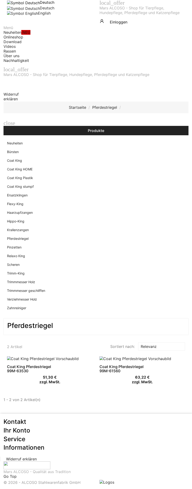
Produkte (96, 130)
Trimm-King (16, 273)
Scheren (13, 265)
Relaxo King (16, 256)
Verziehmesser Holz (22, 299)
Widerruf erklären (11, 96)
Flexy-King (15, 204)
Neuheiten (15, 143)
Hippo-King (15, 221)
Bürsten (13, 152)
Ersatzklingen (17, 195)
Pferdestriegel (18, 239)
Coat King (14, 160)
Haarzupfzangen (20, 212)
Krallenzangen (18, 230)
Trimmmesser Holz (21, 282)
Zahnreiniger (16, 308)
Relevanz (161, 346)
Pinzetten (14, 247)
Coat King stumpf (20, 186)
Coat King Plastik (20, 178)
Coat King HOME (20, 169)
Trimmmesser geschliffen (26, 291)
